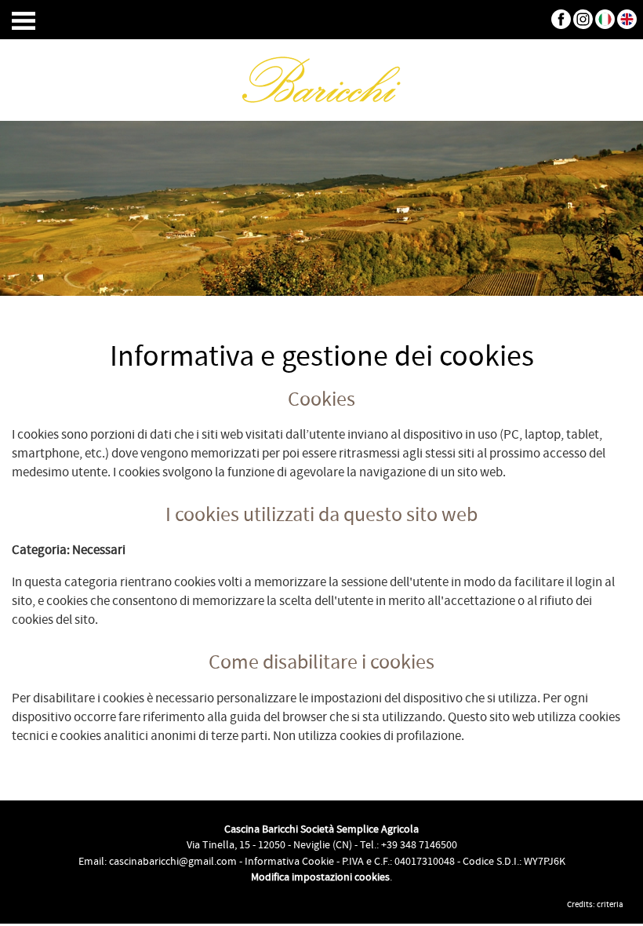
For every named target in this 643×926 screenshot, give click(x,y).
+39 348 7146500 (419, 845)
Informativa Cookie (289, 862)
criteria (610, 904)
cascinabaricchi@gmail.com (173, 862)
